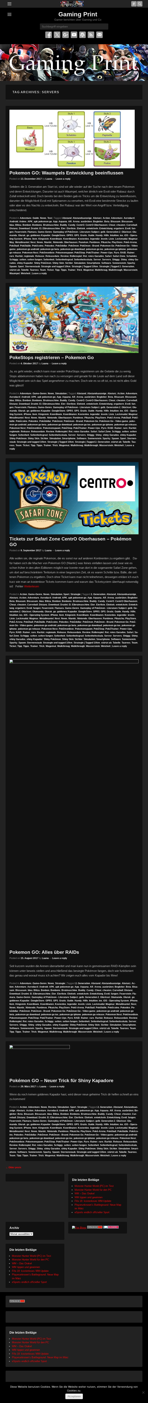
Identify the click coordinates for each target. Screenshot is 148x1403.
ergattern (119, 228)
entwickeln (92, 228)
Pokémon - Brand (89, 245)
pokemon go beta (49, 249)
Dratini (34, 228)
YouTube (74, 35)
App (55, 221)
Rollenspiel (76, 256)
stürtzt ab (14, 270)
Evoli (127, 228)
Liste (111, 238)
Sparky (131, 263)
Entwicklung (106, 228)
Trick (79, 270)
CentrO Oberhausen (97, 225)
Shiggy (116, 259)
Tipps (64, 270)
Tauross (34, 270)
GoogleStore (58, 235)
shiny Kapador (25, 263)
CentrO (80, 225)
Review (65, 256)
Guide (36, 218)
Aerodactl (129, 218)
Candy (71, 225)
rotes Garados (96, 256)
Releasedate (52, 256)
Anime (22, 221)
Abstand (66, 218)
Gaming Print (77, 14)
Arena (76, 221)
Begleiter (98, 221)
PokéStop (79, 252)
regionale (29, 256)
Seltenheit (48, 259)
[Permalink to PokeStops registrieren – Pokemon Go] (74, 320)
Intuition (114, 235)
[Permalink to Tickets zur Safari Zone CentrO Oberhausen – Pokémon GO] (74, 498)
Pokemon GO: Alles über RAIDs (44, 952)
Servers (106, 259)
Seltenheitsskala (83, 259)
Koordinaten (70, 238)
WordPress (82, 35)
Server (97, 259)
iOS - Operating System (36, 615)
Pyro (116, 252)
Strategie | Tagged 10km (85, 266)
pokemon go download (72, 249)
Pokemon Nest (30, 252)
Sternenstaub (32, 266)
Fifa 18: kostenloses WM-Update (93, 1201)
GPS (76, 235)
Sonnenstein (119, 263)
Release (39, 256)
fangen (37, 608)
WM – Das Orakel (84, 1193)
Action (106, 218)
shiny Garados (111, 435)
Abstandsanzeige (82, 218)
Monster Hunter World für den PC (93, 1189)
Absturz (97, 218)
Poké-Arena (130, 242)
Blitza (18, 225)
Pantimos (94, 242)
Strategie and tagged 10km (56, 266)
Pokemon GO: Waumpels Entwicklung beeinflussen (66, 172)
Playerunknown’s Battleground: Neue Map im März (40, 1357)
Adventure (25, 218)
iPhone (27, 238)
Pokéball (14, 245)
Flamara (32, 232)
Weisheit (25, 273)
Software (106, 263)
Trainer (72, 270)
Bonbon (27, 225)
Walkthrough (115, 270)
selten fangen (34, 259)
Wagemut (88, 270)
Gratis (83, 235)
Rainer (131, 252)
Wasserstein (130, 270)
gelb (103, 232)
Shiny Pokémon (42, 263)
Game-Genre (45, 232)
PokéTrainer (92, 252)
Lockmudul (121, 238)
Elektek (81, 228)
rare (11, 256)
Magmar (133, 238)
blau (11, 225)
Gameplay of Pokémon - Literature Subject (76, 232)
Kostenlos (83, 238)
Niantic (48, 242)
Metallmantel (22, 242)
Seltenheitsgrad (64, 259)
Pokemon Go (107, 245)
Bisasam (115, 221)
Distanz (13, 228)
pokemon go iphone (115, 249)
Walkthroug (101, 270)
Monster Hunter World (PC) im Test (94, 1186)
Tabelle (25, 270)
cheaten (120, 225)
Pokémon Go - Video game (113, 421)
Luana (48, 179)
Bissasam (127, 221)
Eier (63, 228)
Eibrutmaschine (51, 228)
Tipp (57, 270)
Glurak (21, 235)
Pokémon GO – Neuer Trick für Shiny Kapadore (61, 1080)
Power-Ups (107, 252)
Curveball (131, 225)
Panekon (83, 242)
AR (70, 221)
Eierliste (71, 228)
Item (34, 238)
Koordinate (56, 238)
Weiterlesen (31, 586)
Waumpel (14, 273)
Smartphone (93, 263)
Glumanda (38, 611)
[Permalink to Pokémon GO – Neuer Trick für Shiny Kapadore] (74, 1060)
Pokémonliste (47, 252)
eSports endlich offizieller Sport (92, 1212)
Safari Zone (119, 256)
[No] (143, 1392)
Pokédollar (61, 245)
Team (43, 270)
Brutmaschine (51, 225)
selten (22, 259)
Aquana (63, 221)
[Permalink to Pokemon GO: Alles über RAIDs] (74, 803)
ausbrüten (86, 221)
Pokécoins (38, 245)
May (11, 242)
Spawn (13, 266)
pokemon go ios (94, 249)
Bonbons (37, 225)
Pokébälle (25, 245)
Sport (21, 266)
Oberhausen (70, 242)
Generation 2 (113, 232)
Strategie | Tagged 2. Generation (116, 266)
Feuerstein (20, 232)
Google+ (65, 35)
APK (30, 221)
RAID (123, 252)
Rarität (19, 256)
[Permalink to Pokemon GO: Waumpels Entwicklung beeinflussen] (74, 139)
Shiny (124, 259)
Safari (108, 256)
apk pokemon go (43, 221)
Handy (99, 235)
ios (121, 235)
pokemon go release (125, 424)
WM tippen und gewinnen (89, 1197)
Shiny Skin (58, 263)
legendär (95, 238)
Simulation (80, 263)
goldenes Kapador (40, 235)
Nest (33, 242)
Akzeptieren (74, 1396)
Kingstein (43, 238)
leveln (104, 238)
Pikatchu (106, 242)
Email (99, 35)
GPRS (69, 235)
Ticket (50, 270)
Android (13, 221)
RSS (91, 35)
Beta (106, 221)
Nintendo (58, 242)
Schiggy (13, 259)
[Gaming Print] (72, 4)
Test (49, 218)
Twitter (57, 35)
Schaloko (131, 256)
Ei (40, 228)
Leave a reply (63, 179)
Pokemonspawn (64, 252)
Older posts (13, 1167)
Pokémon (73, 245)
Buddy (63, 225)
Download (24, 228)
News (43, 218)
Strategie (76, 594)
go (28, 235)
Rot (85, 256)
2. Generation (98, 594)
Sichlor (69, 263)
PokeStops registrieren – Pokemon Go (51, 357)
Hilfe (106, 235)
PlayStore (117, 242)
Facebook (48, 35)
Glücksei (126, 232)
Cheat (112, 225)
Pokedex (49, 245)
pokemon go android (28, 249)
